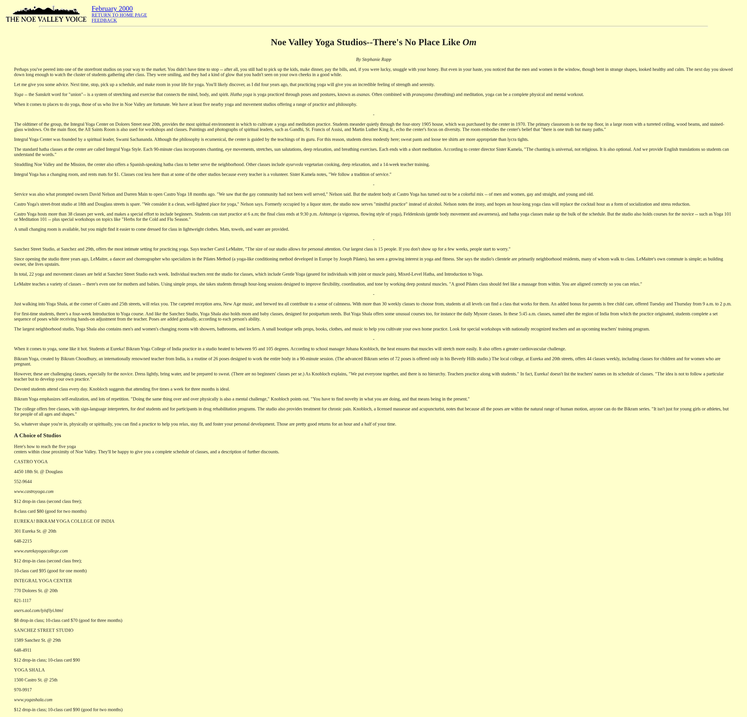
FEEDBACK (104, 20)
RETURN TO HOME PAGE (119, 15)
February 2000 (112, 8)
